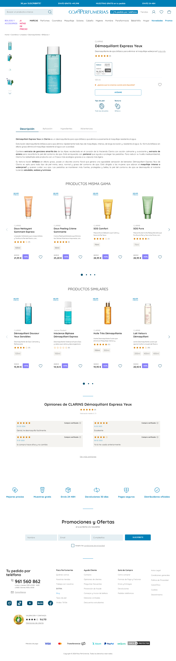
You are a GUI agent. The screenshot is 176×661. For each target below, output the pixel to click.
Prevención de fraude (92, 588)
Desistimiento (156, 594)
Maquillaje (69, 20)
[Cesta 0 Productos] (169, 12)
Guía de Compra (125, 570)
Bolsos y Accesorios (11, 22)
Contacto (87, 575)
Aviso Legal (156, 570)
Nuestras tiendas (63, 579)
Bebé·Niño (136, 20)
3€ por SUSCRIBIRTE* (31, 3)
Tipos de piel (61, 598)
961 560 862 (27, 581)
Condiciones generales (160, 575)
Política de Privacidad (159, 580)
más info (162, 51)
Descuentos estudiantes (94, 602)
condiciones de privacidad (94, 546)
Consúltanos (20, 592)
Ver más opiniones (88, 456)
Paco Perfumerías (64, 570)
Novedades (157, 20)
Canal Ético (155, 585)
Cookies (154, 590)
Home (7, 35)
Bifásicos (45, 35)
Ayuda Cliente (90, 570)
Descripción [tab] (27, 128)
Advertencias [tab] (87, 128)
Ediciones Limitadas (92, 598)
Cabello (89, 20)
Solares (80, 20)
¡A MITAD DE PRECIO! (23, 24)
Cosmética (57, 20)
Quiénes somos (62, 575)
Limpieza (23, 35)
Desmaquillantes (34, 35)
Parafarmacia (122, 20)
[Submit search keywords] (50, 12)
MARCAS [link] (34, 20)
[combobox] (29, 12)
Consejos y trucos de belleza (96, 593)
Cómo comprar (124, 575)
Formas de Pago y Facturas (129, 579)
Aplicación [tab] (47, 128)
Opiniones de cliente (35, 623)
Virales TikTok (61, 602)
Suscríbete (138, 537)
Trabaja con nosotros (65, 584)
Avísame (118, 92)
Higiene (99, 20)
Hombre (109, 20)
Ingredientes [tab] (66, 128)
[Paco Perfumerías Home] (88, 12)
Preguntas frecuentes (93, 584)
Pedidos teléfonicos (126, 593)
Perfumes (45, 20)
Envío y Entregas (125, 584)
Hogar (146, 20)
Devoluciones (123, 588)
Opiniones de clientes (93, 579)
